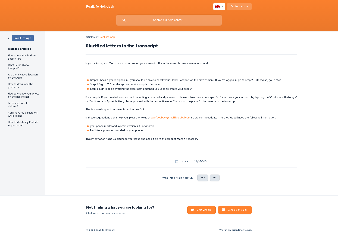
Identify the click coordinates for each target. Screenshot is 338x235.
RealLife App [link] (107, 36)
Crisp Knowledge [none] (241, 229)
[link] (21, 37)
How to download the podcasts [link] (20, 86)
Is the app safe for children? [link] (18, 105)
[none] (100, 6)
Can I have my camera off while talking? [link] (23, 114)
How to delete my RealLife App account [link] (23, 124)
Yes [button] (203, 177)
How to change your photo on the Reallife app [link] (23, 95)
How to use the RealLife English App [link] (22, 57)
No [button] (214, 177)
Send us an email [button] (237, 209)
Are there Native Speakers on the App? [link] (23, 76)
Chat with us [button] (204, 209)
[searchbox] (169, 20)
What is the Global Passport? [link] (18, 67)
